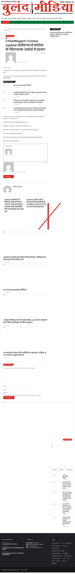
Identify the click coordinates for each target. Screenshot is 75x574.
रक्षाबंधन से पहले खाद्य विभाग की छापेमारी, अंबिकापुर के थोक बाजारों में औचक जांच (67, 521)
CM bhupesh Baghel (56, 558)
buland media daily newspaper (58, 550)
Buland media (65, 545)
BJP (62, 543)
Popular (61, 469)
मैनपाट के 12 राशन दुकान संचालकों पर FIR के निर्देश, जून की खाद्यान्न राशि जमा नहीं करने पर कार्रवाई (67, 496)
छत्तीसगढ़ (5, 18)
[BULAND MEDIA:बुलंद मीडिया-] (57, 477)
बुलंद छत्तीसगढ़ (54, 563)
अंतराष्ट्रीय (14, 18)
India (68, 558)
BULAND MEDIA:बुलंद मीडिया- (65, 476)
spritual (48, 18)
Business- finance (26, 18)
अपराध (33, 18)
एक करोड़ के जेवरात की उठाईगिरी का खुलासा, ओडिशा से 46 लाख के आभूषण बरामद (61, 34)
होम (2, 18)
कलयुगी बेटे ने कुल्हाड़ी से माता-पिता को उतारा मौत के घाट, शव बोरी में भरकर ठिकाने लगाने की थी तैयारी (67, 508)
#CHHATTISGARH (55, 543)
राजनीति (18, 18)
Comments (69, 469)
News (53, 560)
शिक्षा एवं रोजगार (55, 18)
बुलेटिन (60, 18)
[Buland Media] (37, 8)
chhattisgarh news (68, 555)
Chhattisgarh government (57, 555)
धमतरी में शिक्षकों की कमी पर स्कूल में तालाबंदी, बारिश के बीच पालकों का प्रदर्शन (67, 485)
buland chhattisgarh (56, 545)
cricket (63, 558)
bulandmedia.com (55, 548)
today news (64, 560)
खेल (44, 18)
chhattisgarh (65, 553)
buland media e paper (56, 553)
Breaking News (68, 543)
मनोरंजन (37, 18)
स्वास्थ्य (41, 18)
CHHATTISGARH (15, 29)
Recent (54, 469)
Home (5, 29)
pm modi (58, 560)
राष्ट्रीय (9, 18)
